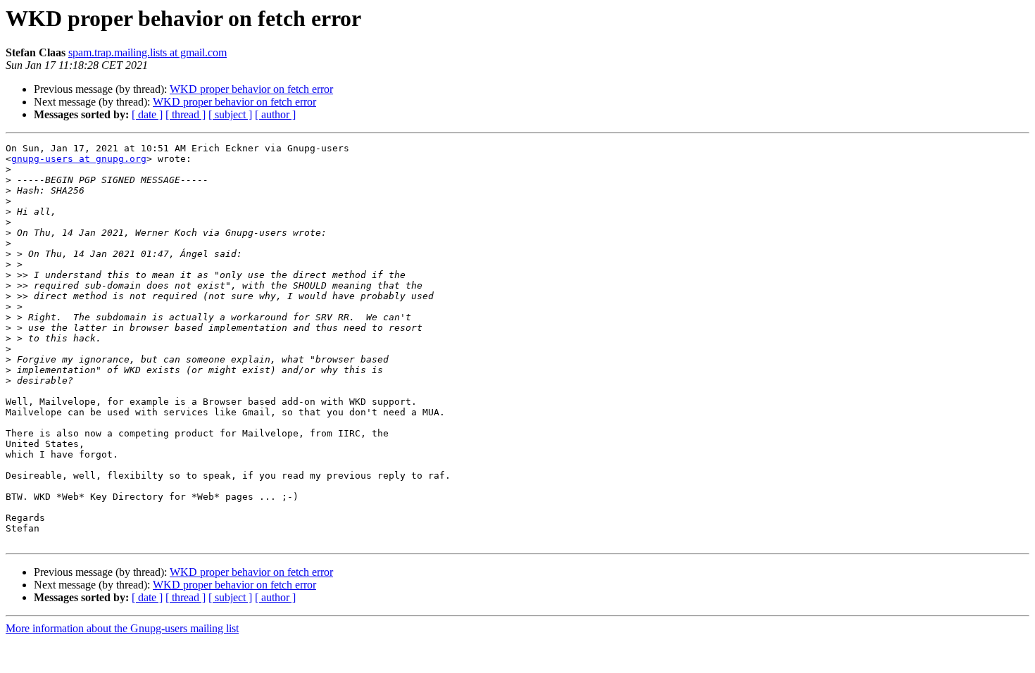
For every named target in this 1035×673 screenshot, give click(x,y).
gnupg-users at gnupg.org (78, 158)
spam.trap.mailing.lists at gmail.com (147, 52)
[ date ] (147, 114)
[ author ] (275, 114)
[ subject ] (230, 114)
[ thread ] (185, 114)
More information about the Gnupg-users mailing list (122, 628)
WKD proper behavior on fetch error (251, 89)
